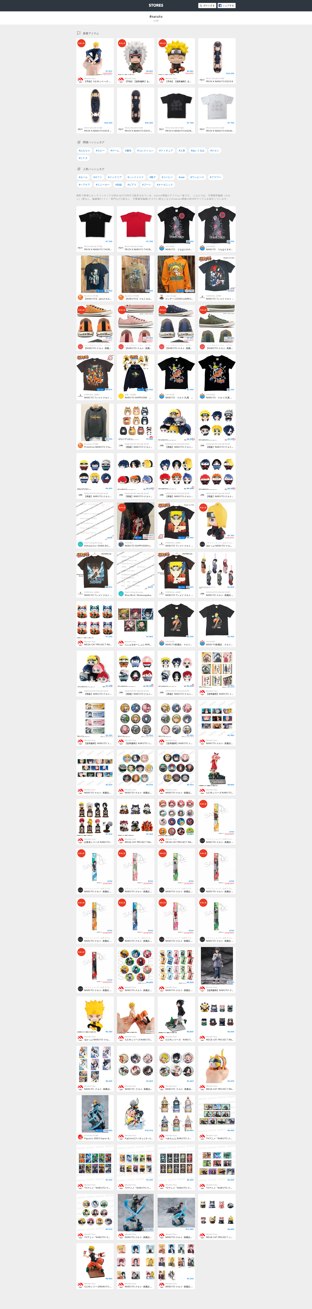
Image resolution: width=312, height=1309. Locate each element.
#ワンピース (197, 177)
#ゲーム (114, 150)
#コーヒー (167, 177)
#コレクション (145, 150)
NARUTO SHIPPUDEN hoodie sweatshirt (146, 545)
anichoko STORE (91, 1135)
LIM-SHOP (169, 246)
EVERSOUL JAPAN (213, 296)
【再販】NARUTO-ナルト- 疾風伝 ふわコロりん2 (231, 496)
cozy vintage (170, 296)
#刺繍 (118, 184)
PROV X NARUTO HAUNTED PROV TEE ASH (229, 130)
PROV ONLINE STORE (215, 78)
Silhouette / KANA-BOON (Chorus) (103, 545)
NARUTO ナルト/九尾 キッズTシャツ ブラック (232, 397)
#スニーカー (103, 184)
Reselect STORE (91, 296)
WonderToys (90, 78)
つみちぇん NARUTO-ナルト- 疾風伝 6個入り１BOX (192, 1138)
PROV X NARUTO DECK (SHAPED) (102, 130)
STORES (150, 4)
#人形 (182, 150)
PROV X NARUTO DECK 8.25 (140, 130)
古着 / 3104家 (130, 394)
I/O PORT (129, 543)
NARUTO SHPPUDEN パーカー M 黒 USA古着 (151, 397)
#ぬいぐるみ (198, 150)
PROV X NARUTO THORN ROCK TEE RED (147, 249)
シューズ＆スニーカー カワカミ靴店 (100, 345)
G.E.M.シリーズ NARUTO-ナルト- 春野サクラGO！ (231, 792)
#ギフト (97, 177)
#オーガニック (165, 184)
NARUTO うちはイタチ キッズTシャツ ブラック (191, 249)
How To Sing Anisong (93, 543)
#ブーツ (146, 184)
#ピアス (132, 184)
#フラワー (215, 177)
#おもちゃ (84, 150)
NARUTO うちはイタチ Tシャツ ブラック (229, 249)
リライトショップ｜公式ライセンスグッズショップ (227, 543)
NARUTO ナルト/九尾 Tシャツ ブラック (188, 397)
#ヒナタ (83, 157)
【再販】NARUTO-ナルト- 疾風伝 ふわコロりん (149, 694)
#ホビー (100, 150)
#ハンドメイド (136, 177)
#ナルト (214, 150)
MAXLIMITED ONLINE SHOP (137, 444)
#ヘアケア (84, 184)
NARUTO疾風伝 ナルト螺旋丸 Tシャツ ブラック (231, 644)
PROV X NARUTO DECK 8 (219, 81)
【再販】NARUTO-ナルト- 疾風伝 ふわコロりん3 (109, 496)
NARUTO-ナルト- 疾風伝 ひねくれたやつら (228, 595)
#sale (182, 177)
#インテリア (115, 177)
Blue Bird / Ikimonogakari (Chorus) (143, 595)
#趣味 (128, 150)
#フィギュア (166, 150)
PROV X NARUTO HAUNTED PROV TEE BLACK (190, 130)
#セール (83, 177)
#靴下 (153, 177)
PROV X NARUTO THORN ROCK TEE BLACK (107, 249)
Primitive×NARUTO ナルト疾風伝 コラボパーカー (110, 447)
